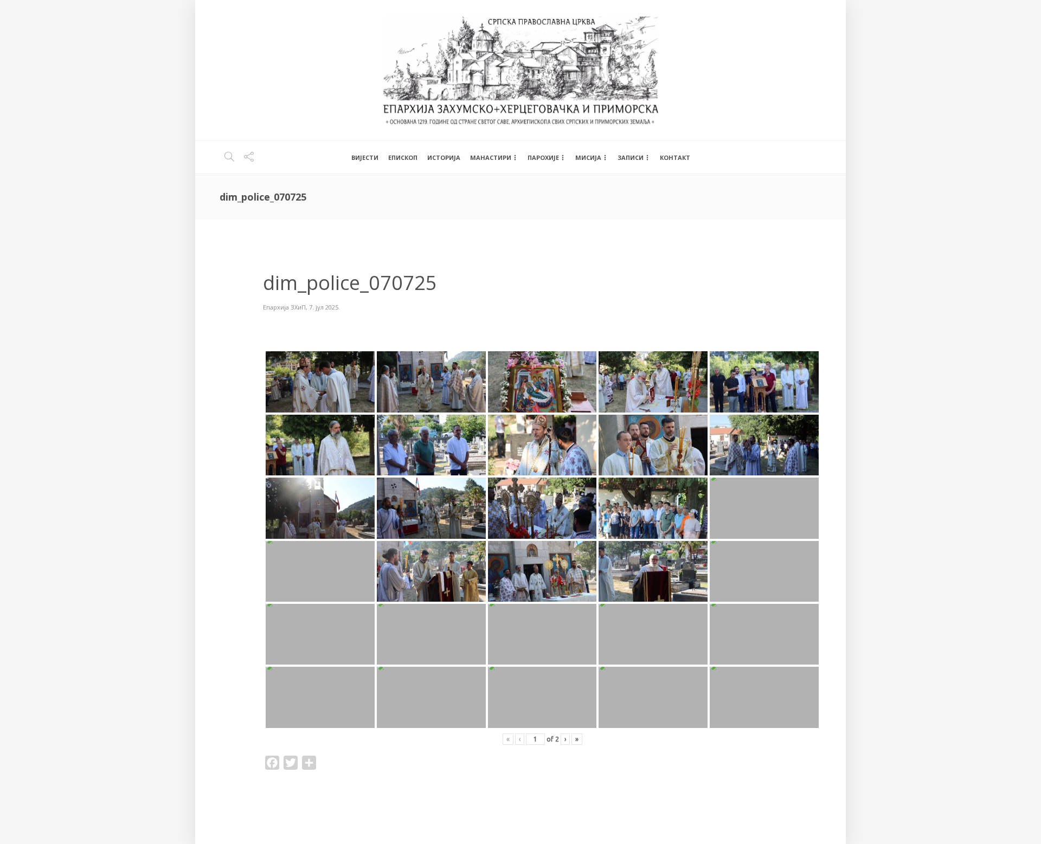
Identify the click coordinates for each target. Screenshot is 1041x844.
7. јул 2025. (324, 307)
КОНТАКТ (675, 157)
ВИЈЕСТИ (364, 157)
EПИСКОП (402, 157)
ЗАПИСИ (631, 157)
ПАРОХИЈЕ (543, 157)
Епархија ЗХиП (284, 307)
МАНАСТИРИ (490, 157)
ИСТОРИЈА (443, 157)
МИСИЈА (588, 157)
